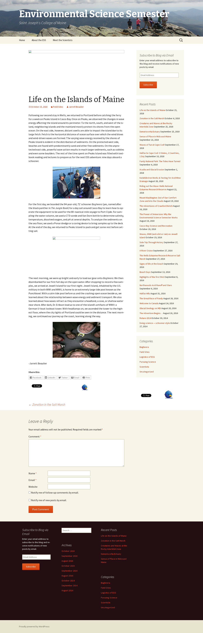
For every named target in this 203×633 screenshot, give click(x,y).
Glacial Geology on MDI (150, 308)
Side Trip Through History (151, 242)
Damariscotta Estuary (150, 131)
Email (32, 480)
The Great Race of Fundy (151, 298)
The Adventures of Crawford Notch (156, 205)
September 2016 (69, 570)
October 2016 (68, 565)
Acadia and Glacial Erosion (152, 169)
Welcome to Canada (149, 303)
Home (22, 40)
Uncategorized (147, 371)
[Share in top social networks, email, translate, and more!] (169, 394)
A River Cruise (146, 250)
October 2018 (68, 551)
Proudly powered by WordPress (34, 626)
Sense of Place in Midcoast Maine (155, 136)
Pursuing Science (148, 361)
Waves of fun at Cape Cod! (152, 144)
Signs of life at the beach (151, 263)
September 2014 (69, 585)
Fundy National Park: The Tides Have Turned (160, 161)
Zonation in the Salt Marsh (47, 404)
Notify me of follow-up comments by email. (55, 492)
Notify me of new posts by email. (49, 500)
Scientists (144, 366)
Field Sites (58, 106)
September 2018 (69, 556)
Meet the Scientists (62, 40)
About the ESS (39, 40)
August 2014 (67, 590)
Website (33, 486)
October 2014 (68, 580)
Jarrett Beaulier (76, 106)
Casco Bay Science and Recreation (156, 225)
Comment (35, 436)
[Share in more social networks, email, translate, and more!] (85, 387)
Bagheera (144, 347)
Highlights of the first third (152, 277)
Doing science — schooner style (155, 323)
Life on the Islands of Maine (152, 110)
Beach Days (145, 272)
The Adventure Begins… (151, 313)
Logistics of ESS (147, 356)
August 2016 (67, 575)
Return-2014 (145, 318)
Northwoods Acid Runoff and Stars (156, 285)
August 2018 (67, 560)
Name (33, 473)
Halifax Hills (145, 293)
